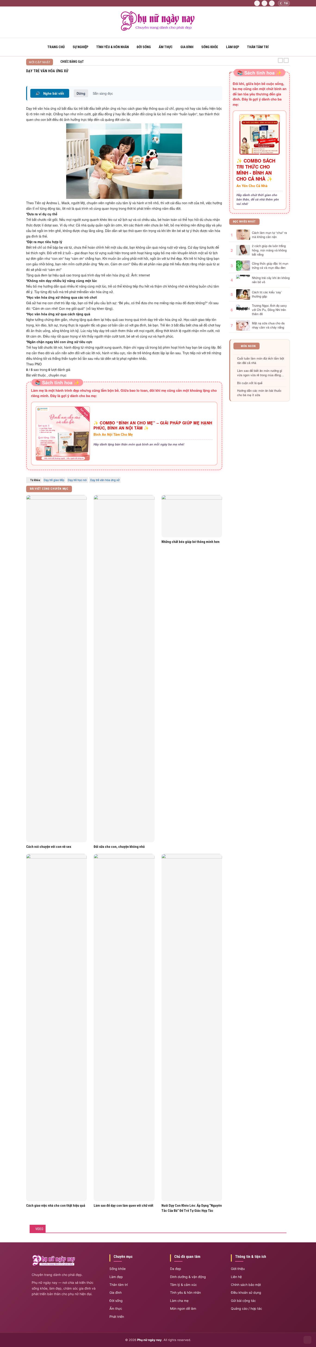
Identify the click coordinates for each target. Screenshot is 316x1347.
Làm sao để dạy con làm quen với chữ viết (123, 1205)
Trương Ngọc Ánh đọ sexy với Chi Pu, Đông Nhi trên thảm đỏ (269, 310)
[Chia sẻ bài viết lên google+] (220, 76)
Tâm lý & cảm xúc (183, 1285)
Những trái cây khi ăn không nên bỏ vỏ (271, 280)
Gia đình (186, 47)
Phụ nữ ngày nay (149, 1340)
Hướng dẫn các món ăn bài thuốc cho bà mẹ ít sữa (259, 392)
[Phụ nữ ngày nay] (158, 30)
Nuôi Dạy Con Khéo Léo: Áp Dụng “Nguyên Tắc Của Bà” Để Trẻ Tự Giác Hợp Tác (191, 1208)
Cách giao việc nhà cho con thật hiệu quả (55, 1205)
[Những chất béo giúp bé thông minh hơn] (191, 516)
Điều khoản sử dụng (246, 1292)
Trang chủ (56, 47)
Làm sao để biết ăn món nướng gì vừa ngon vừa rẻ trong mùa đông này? (259, 373)
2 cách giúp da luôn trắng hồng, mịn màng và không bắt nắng (269, 250)
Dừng (81, 93)
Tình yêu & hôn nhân (185, 1292)
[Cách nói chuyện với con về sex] (56, 668)
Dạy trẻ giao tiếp (54, 480)
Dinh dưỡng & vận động (188, 1277)
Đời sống (144, 47)
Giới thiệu (238, 1269)
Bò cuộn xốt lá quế (249, 383)
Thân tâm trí (258, 47)
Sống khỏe (209, 47)
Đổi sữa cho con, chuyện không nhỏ (119, 847)
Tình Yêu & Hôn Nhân (112, 47)
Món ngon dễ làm (183, 1308)
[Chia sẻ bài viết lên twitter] (215, 76)
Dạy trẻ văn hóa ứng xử (104, 480)
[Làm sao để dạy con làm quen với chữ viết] (124, 1027)
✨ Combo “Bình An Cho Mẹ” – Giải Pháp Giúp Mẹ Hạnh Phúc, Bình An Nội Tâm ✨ (152, 425)
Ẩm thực (166, 47)
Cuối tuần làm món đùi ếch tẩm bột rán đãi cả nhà (260, 360)
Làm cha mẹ (179, 1301)
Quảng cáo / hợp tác (246, 1308)
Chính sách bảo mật (246, 1285)
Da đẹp (175, 1269)
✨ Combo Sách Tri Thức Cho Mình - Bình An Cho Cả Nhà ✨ (255, 170)
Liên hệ (236, 1277)
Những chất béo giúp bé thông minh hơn (190, 542)
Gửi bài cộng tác (243, 1301)
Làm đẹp (232, 47)
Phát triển (116, 1317)
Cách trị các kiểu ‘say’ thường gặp (267, 294)
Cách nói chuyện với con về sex (48, 847)
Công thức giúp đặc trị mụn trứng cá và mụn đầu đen (270, 265)
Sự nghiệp (80, 47)
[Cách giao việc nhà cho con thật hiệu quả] (56, 1027)
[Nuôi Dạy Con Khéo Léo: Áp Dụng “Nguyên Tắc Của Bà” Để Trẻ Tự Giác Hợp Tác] (191, 1027)
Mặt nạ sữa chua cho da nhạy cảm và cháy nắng (268, 325)
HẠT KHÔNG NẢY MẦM (75, 61)
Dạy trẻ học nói (77, 480)
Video (39, 1229)
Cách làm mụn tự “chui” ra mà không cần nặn (269, 235)
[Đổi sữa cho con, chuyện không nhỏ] (124, 668)
